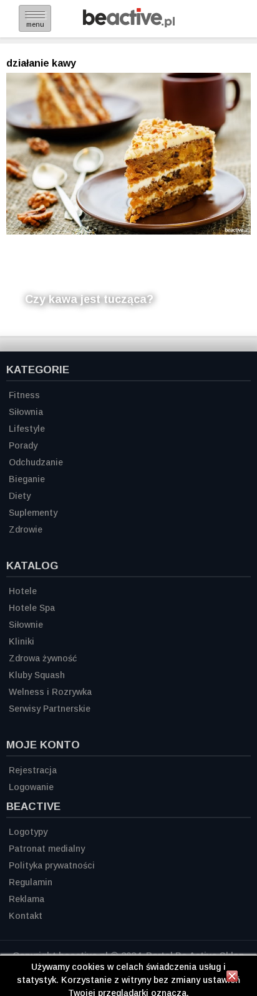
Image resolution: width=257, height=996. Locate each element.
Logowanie (31, 787)
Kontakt (25, 916)
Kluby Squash (37, 675)
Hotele (23, 591)
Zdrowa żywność (43, 658)
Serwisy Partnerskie (49, 709)
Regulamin (30, 882)
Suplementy (33, 513)
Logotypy (28, 832)
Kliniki (21, 641)
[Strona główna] (129, 24)
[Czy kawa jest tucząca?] (128, 154)
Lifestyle (27, 429)
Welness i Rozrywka (50, 692)
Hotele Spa (32, 608)
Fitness (24, 395)
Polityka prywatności (52, 865)
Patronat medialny (47, 849)
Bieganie (27, 479)
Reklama (26, 899)
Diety (20, 496)
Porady (23, 445)
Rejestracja (33, 770)
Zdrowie (25, 529)
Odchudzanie (36, 462)
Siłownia (26, 412)
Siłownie (26, 625)
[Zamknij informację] (232, 978)
